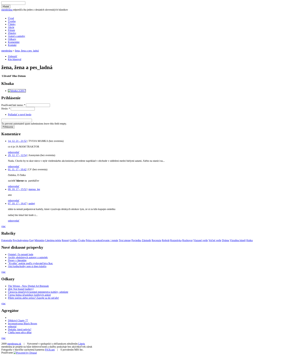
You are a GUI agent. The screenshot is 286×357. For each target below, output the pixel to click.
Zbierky (12, 33)
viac (3, 226)
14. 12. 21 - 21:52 (17, 141)
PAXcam (50, 349)
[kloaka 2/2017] (17, 90)
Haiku (249, 240)
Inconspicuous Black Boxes (22, 323)
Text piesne (125, 240)
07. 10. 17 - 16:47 (17, 203)
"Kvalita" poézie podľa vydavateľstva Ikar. (30, 263)
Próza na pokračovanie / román (102, 240)
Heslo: (5, 108)
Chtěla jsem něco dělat (19, 332)
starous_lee (34, 189)
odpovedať (13, 152)
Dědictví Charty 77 (18, 320)
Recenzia (156, 240)
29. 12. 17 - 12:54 (17, 155)
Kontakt (12, 45)
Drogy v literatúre (17, 260)
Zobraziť (12, 56)
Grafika (73, 240)
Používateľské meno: (13, 105)
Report (65, 240)
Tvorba (12, 21)
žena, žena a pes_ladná (27, 50)
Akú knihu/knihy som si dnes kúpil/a (27, 266)
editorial (12, 326)
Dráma (225, 240)
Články (12, 24)
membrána (7, 9)
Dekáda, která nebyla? (19, 329)
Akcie (11, 27)
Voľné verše (215, 240)
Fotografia (6, 240)
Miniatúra (39, 240)
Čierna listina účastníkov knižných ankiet (29, 295)
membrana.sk (14, 343)
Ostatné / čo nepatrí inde (20, 254)
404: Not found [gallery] (20, 289)
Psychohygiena (21, 240)
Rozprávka (176, 240)
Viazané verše (200, 240)
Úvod (11, 18)
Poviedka (136, 240)
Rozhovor (187, 240)
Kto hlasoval (14, 59)
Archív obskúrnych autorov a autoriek (28, 257)
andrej (31, 203)
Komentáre (14, 42)
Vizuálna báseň (238, 240)
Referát (165, 240)
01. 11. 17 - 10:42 (17, 169)
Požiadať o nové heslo (19, 114)
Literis (81, 343)
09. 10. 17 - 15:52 (17, 189)
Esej (31, 240)
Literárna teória (53, 240)
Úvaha (81, 240)
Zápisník (146, 240)
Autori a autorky (16, 36)
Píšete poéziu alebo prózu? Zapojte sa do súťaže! (33, 297)
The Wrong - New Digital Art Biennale (28, 286)
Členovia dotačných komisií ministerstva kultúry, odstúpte (38, 292)
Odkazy (12, 39)
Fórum (11, 30)
